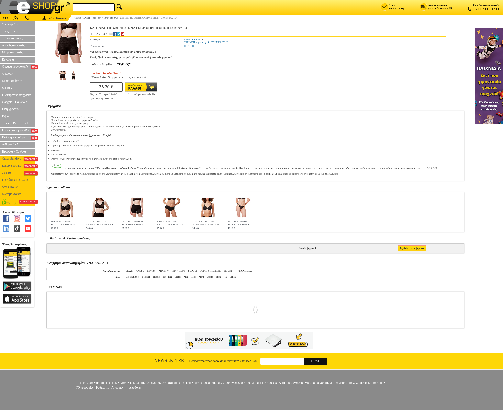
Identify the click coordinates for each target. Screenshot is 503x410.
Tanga (233, 276)
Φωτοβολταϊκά (11, 194)
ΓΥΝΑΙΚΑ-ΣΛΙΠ (193, 39)
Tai (225, 276)
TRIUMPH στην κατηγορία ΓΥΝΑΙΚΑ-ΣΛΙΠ (206, 42)
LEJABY (151, 270)
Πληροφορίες (84, 387)
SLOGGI (192, 270)
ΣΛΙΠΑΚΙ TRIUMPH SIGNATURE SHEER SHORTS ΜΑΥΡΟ (132, 223)
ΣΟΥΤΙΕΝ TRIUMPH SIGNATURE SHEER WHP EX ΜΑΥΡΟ (206, 223)
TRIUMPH (229, 270)
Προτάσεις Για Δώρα (15, 179)
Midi (193, 276)
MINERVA (164, 270)
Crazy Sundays (18, 158)
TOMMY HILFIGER (210, 270)
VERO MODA (244, 270)
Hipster (156, 276)
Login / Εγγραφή (56, 18)
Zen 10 (18, 173)
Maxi (201, 276)
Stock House (10, 186)
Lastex (178, 276)
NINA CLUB (178, 270)
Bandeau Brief (132, 276)
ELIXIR (129, 270)
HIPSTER (189, 46)
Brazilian (146, 276)
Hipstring (167, 276)
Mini (186, 276)
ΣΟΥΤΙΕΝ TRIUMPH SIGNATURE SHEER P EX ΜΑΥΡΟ (99, 223)
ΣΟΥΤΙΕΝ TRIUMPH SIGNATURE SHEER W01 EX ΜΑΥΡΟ (64, 223)
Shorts (210, 276)
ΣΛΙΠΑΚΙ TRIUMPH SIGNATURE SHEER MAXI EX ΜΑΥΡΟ (171, 223)
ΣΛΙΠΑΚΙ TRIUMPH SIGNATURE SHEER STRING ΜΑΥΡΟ (238, 223)
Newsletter (169, 360)
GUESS (140, 270)
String (218, 276)
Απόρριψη (117, 387)
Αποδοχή (135, 387)
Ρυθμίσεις (102, 387)
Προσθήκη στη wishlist (143, 94)
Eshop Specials (18, 165)
